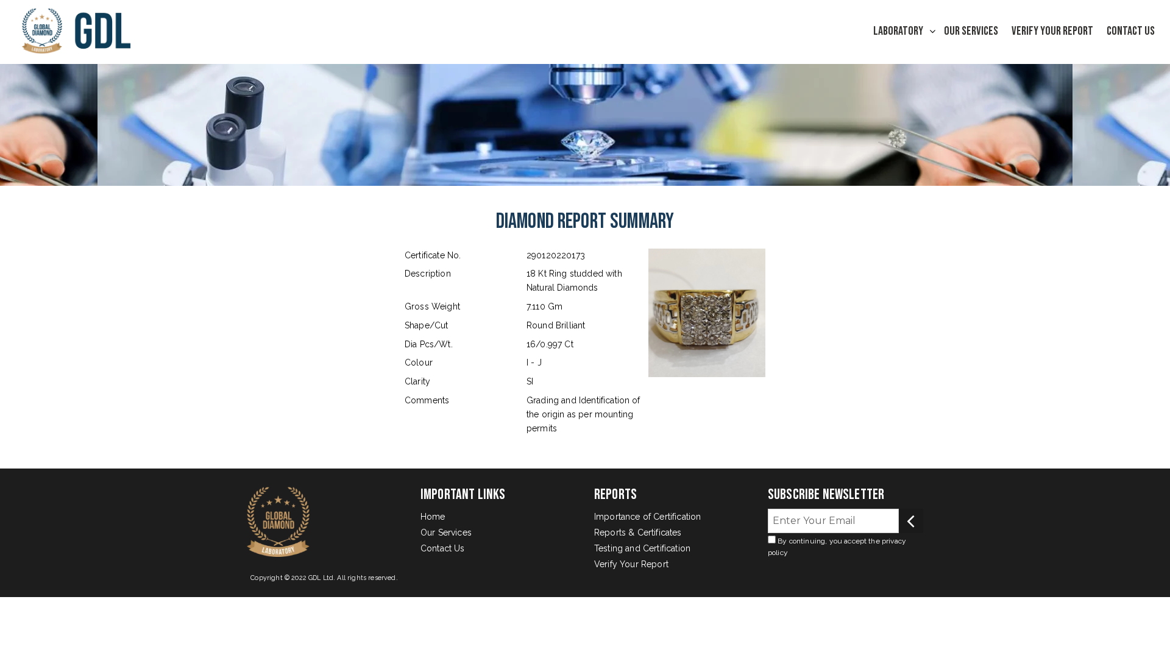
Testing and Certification (642, 548)
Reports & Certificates (638, 532)
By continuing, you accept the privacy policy (837, 547)
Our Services (971, 31)
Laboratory (898, 31)
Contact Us (1131, 31)
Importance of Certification (647, 517)
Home (432, 517)
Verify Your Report (1052, 31)
